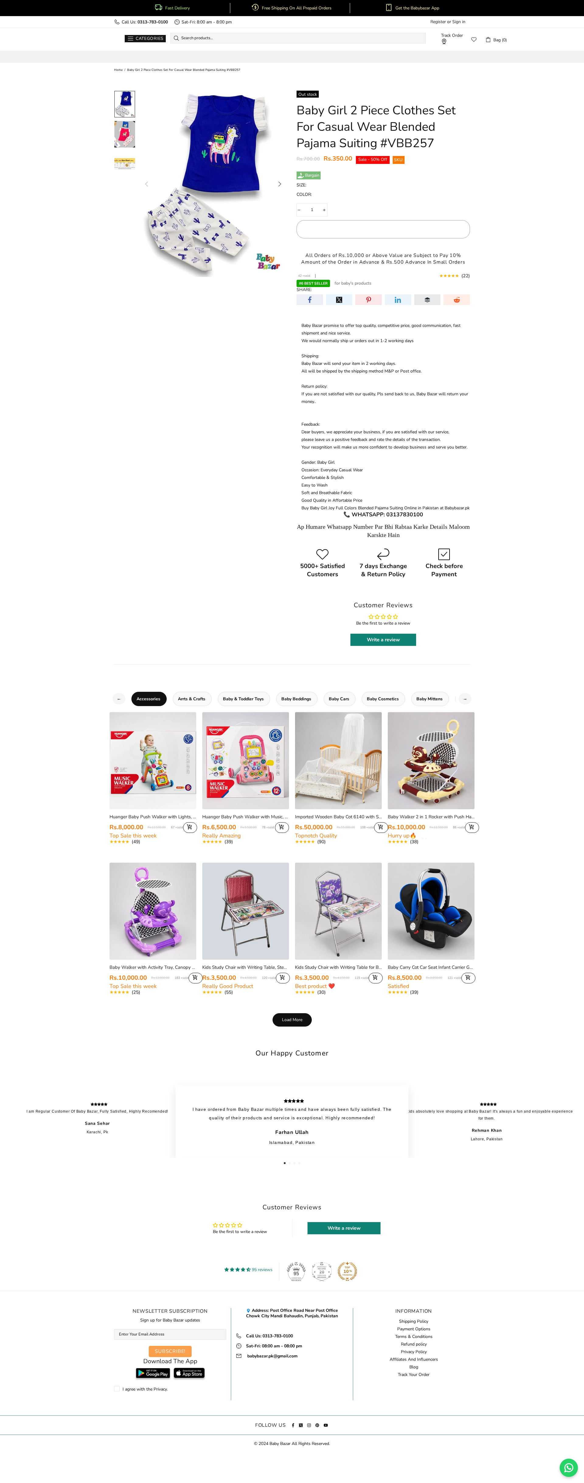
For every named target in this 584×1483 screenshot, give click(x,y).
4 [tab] (299, 1163)
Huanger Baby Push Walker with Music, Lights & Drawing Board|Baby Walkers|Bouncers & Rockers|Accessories (245, 817)
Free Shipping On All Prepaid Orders (297, 8)
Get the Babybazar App (417, 8)
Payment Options (413, 1329)
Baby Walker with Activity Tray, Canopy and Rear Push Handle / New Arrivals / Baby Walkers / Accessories (152, 967)
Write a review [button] (383, 639)
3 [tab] (294, 1163)
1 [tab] (285, 1163)
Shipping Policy (413, 1321)
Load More (292, 1020)
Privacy (160, 1389)
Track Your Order (413, 1374)
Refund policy (414, 1344)
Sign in (458, 22)
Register (438, 22)
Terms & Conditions (414, 1336)
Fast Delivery (177, 8)
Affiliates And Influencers (414, 1359)
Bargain (312, 175)
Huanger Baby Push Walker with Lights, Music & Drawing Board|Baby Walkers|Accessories (152, 817)
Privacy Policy (414, 1352)
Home (118, 70)
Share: (304, 290)
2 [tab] (289, 1163)
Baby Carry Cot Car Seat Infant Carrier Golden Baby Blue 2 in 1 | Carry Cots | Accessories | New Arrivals (431, 967)
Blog (413, 1367)
